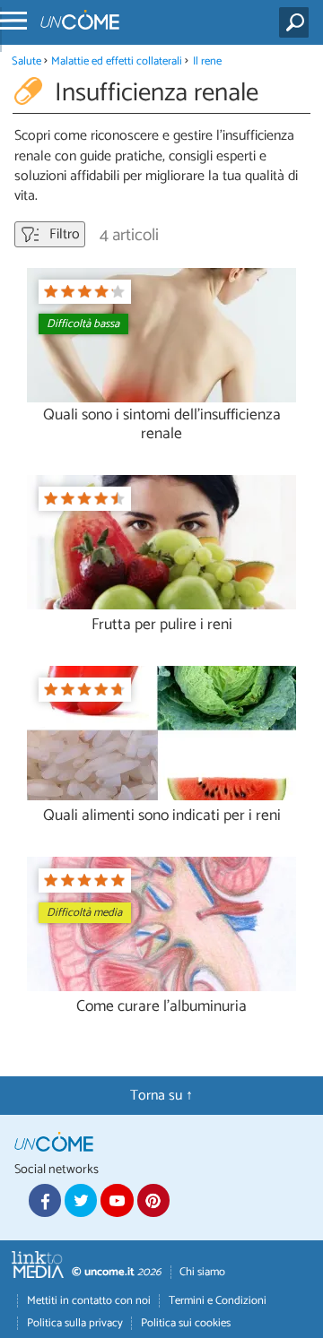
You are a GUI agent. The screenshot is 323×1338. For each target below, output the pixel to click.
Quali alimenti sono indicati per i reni (162, 816)
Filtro (63, 234)
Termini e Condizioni (217, 1301)
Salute (26, 61)
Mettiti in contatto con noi (89, 1301)
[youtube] (116, 1200)
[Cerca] (297, 22)
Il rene (207, 61)
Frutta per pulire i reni (162, 625)
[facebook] (45, 1200)
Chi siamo (202, 1272)
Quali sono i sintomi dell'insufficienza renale (162, 425)
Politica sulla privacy (75, 1323)
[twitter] (81, 1200)
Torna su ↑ (161, 1095)
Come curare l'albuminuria (161, 1006)
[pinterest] (153, 1200)
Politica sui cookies (186, 1323)
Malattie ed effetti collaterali (116, 61)
